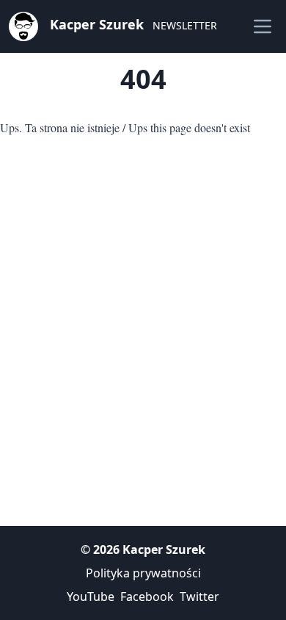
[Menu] (262, 26)
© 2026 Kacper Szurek (143, 549)
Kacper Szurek (97, 24)
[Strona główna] (23, 25)
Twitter (199, 596)
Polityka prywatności (143, 573)
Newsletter (185, 25)
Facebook (147, 596)
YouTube (90, 596)
